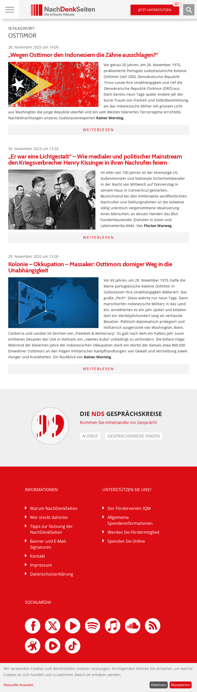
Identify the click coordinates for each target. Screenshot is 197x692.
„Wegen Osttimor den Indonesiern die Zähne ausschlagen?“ (83, 54)
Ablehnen (158, 685)
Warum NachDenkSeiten (53, 508)
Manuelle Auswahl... (20, 685)
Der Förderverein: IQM (129, 508)
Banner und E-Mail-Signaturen (48, 544)
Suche (188, 9)
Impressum (41, 565)
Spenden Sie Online (126, 541)
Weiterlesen (98, 129)
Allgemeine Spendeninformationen (130, 520)
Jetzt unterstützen (158, 8)
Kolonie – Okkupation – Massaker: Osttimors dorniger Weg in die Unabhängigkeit (90, 267)
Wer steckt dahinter (49, 517)
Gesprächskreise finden (134, 436)
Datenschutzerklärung (51, 574)
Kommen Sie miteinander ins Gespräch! (118, 422)
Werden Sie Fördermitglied (133, 532)
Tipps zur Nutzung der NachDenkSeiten (51, 529)
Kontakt (37, 556)
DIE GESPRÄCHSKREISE (121, 413)
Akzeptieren (180, 685)
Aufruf (90, 436)
